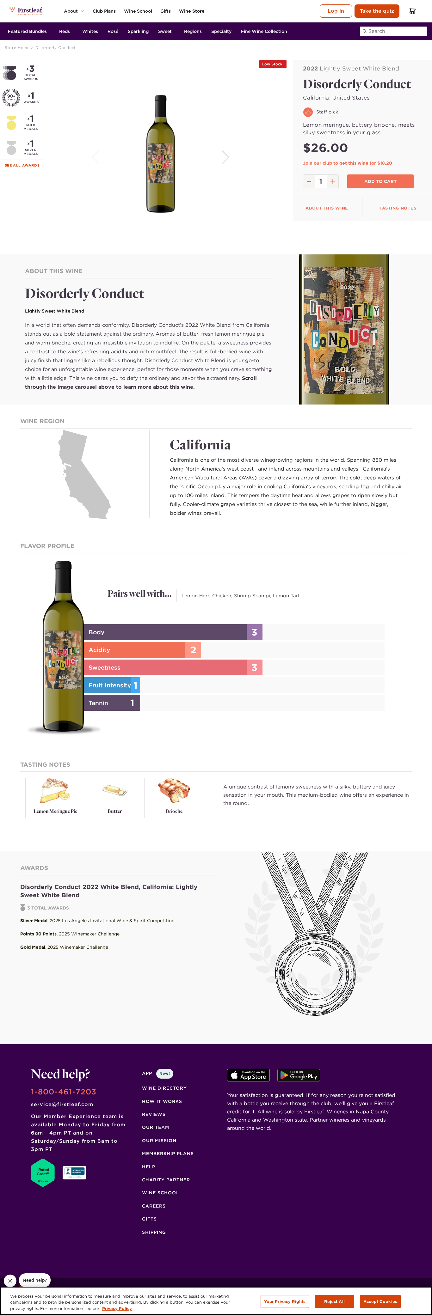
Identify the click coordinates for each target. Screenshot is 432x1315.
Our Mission (159, 1140)
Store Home (18, 47)
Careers (154, 1205)
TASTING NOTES (398, 208)
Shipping (154, 1232)
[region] (216, 1301)
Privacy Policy (117, 1308)
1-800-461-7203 (63, 1091)
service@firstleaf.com (62, 1104)
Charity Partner (166, 1179)
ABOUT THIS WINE (326, 208)
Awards (31, 165)
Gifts (149, 1218)
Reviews (154, 1114)
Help (148, 1166)
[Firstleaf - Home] (26, 10)
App (156, 1073)
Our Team (155, 1127)
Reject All (334, 1301)
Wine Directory (164, 1088)
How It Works (162, 1101)
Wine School (160, 1192)
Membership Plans (168, 1153)
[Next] (226, 157)
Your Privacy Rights (284, 1301)
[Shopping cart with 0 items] (413, 11)
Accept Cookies (380, 1301)
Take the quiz (377, 11)
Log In (336, 11)
